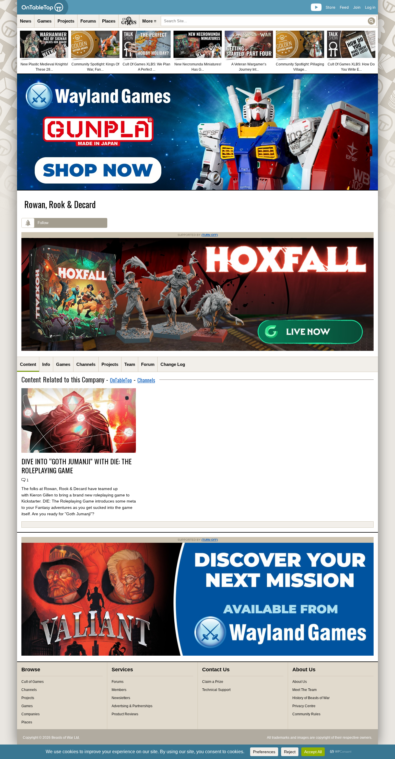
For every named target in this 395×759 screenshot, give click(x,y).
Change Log (172, 364)
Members (119, 690)
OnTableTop (121, 380)
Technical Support (216, 690)
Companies (30, 714)
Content (28, 364)
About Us (299, 682)
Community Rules (306, 714)
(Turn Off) (210, 234)
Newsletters (121, 698)
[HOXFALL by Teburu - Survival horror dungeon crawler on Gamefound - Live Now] (197, 350)
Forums (88, 21)
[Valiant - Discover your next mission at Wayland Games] (197, 654)
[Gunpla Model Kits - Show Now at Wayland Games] (197, 132)
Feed (344, 7)
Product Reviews (125, 714)
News (25, 21)
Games (44, 21)
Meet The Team (304, 690)
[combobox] (268, 21)
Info (46, 364)
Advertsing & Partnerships (132, 706)
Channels (85, 364)
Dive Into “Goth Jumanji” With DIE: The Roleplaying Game (76, 466)
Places (108, 21)
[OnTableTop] (42, 7)
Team (129, 364)
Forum (147, 364)
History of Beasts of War (311, 698)
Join (357, 7)
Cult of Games (32, 682)
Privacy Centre (303, 706)
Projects (66, 21)
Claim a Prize (212, 682)
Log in (370, 7)
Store (330, 7)
